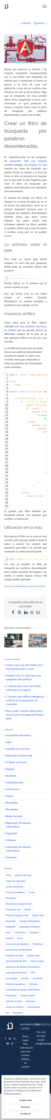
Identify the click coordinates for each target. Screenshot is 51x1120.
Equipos (10, 769)
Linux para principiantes (17, 943)
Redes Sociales (14, 816)
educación (11, 921)
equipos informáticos (30, 921)
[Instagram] (12, 1043)
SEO (33, 972)
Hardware (11, 775)
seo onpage (11, 978)
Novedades (12, 802)
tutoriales (30, 1001)
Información (12, 789)
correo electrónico (14, 886)
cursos (32, 892)
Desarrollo (11, 898)
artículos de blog (23, 875)
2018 (8, 875)
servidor (25, 978)
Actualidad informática (18, 735)
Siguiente (39, 23)
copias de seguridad (15, 880)
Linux (20, 938)
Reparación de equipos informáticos (18, 824)
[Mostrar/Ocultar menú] (44, 6)
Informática (20, 932)
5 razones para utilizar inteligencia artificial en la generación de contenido (25, 700)
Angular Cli (35, 164)
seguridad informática (16, 972)
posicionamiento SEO (16, 961)
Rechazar (25, 1107)
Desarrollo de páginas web (19, 903)
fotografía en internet (29, 926)
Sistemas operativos (15, 984)
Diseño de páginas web (17, 915)
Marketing (38, 943)
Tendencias (11, 995)
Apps (8, 742)
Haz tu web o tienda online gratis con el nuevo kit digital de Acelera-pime (25, 714)
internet (9, 938)
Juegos (9, 796)
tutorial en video (14, 1001)
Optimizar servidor (15, 955)
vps (7, 1012)
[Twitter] (14, 1038)
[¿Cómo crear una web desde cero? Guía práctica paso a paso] (13, 635)
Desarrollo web (13, 909)
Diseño (27, 909)
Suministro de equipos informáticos (18, 848)
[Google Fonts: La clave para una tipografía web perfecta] (38, 635)
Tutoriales (41, 586)
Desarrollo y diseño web (29, 586)
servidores (37, 978)
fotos (8, 932)
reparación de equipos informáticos (23, 966)
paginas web (33, 955)
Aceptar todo (25, 1100)
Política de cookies (25, 1062)
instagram (34, 932)
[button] (6, 640)
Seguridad (11, 833)
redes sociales (37, 961)
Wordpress (18, 1012)
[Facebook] (5, 1038)
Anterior (26, 23)
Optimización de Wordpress (19, 949)
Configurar (25, 1113)
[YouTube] (8, 1043)
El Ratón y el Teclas (16, 762)
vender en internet (15, 1006)
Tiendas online (27, 995)
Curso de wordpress (15, 892)
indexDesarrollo (14, 782)
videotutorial (33, 1006)
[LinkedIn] (10, 1038)
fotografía (10, 926)
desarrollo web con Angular (28, 161)
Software (11, 840)
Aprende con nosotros (12, 586)
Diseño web (37, 915)
